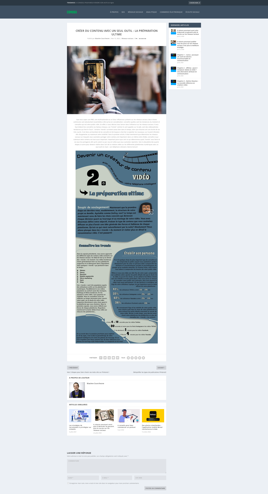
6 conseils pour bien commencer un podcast (127, 426)
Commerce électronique (171, 12)
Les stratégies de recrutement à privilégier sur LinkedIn (80, 427)
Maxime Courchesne (102, 38)
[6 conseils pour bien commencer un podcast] (129, 415)
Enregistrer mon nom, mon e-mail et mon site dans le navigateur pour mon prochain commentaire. (104, 483)
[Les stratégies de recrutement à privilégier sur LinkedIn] (80, 415)
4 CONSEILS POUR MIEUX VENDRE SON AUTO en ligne (95, 3)
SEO (123, 12)
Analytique (151, 12)
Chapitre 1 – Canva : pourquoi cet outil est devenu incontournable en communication (187, 58)
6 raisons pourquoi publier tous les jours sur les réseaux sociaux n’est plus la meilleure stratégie (188, 44)
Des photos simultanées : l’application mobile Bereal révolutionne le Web (152, 427)
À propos (114, 12)
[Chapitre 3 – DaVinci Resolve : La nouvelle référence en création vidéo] (173, 82)
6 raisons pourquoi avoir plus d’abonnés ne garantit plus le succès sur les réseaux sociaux (103, 427)
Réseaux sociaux (135, 12)
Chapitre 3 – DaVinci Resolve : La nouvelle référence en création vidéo (187, 83)
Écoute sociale (192, 12)
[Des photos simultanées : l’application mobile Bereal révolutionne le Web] (153, 415)
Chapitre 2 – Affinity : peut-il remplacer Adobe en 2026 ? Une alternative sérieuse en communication (187, 71)
